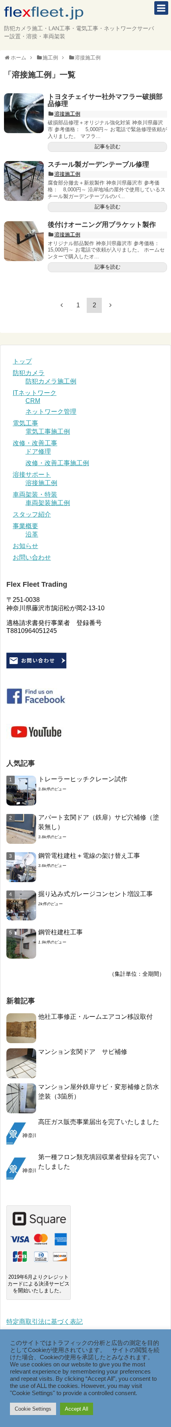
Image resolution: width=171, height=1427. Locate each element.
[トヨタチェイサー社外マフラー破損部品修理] (24, 113)
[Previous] (61, 305)
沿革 (31, 534)
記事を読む (107, 146)
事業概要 (25, 526)
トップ (22, 361)
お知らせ (25, 545)
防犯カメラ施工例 (50, 381)
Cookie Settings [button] (33, 1409)
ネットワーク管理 (50, 411)
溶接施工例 (67, 114)
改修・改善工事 (35, 443)
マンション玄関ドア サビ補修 (82, 1051)
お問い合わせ (32, 557)
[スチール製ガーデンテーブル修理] (24, 181)
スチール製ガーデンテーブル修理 (98, 164)
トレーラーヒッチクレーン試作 (82, 779)
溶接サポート (32, 474)
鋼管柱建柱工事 (60, 932)
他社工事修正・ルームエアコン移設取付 (95, 1016)
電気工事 (25, 423)
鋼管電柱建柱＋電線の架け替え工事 (89, 855)
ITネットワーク (34, 392)
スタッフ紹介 (32, 514)
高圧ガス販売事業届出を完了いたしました (98, 1121)
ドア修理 (38, 451)
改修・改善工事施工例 (57, 463)
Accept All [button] (76, 1409)
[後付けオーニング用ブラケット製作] (24, 241)
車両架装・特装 (35, 494)
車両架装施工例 (47, 502)
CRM (32, 400)
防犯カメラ (29, 373)
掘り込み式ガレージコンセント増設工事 (95, 893)
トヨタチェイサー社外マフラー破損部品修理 (105, 100)
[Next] (110, 305)
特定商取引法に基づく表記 (44, 1321)
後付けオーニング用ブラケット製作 (102, 224)
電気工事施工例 (47, 431)
